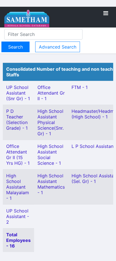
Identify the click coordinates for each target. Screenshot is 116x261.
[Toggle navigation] (106, 13)
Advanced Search (57, 47)
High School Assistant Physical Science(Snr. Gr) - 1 (50, 122)
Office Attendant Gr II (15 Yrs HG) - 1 (18, 154)
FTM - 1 (80, 87)
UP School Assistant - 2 (17, 216)
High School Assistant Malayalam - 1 (17, 187)
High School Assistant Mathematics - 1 (51, 184)
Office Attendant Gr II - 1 (51, 92)
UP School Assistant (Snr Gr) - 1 (18, 92)
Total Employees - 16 (18, 240)
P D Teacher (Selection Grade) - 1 (17, 119)
